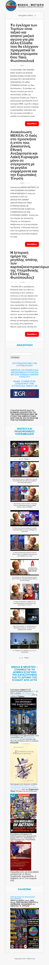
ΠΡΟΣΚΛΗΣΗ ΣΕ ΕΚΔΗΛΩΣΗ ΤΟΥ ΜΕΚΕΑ (22, 898)
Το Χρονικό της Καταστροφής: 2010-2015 (22, 694)
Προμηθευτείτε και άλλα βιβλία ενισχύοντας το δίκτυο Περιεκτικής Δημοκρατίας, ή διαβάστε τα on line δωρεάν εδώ (24, 876)
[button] (27, 459)
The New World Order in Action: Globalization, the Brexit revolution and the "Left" (24, 787)
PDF (33, 691)
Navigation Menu (25, 15)
